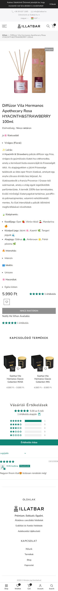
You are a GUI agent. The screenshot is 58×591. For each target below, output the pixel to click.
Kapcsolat (29, 565)
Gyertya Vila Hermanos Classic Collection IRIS (42, 378)
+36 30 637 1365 (21, 11)
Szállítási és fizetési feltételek (29, 525)
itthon (4, 35)
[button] (37, 294)
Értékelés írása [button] (29, 442)
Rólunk (29, 549)
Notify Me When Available (16, 316)
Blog (29, 559)
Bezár (53, 4)
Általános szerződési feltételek (29, 520)
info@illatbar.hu (40, 11)
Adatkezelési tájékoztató (29, 531)
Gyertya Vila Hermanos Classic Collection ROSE (15, 378)
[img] (7, 461)
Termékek (29, 554)
